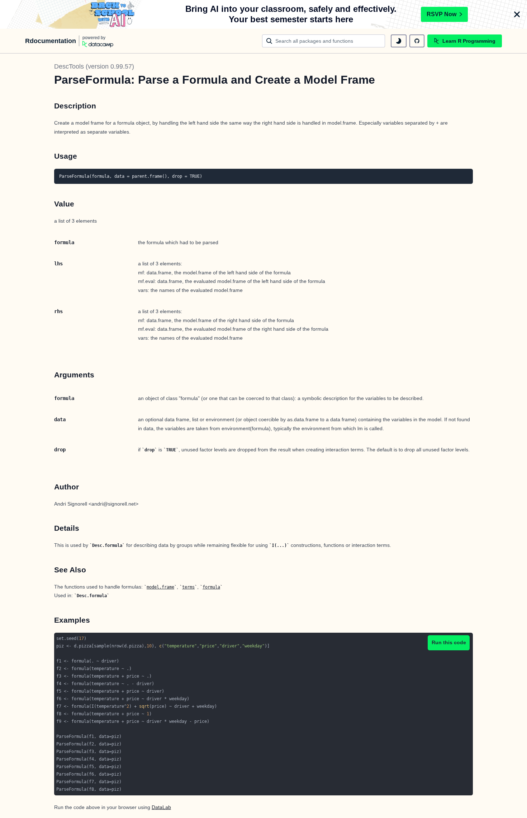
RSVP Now (441, 14)
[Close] (517, 14)
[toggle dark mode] (399, 40)
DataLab (161, 807)
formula (211, 587)
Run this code (449, 642)
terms (188, 587)
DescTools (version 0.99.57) (94, 66)
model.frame (160, 587)
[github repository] (416, 40)
